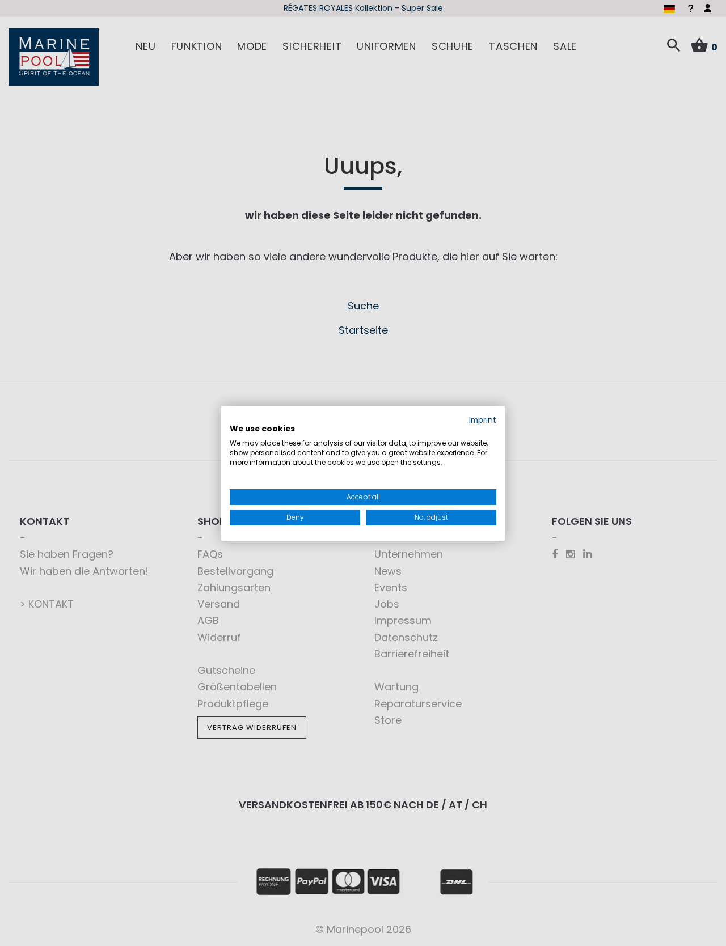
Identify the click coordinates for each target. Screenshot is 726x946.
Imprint (482, 419)
